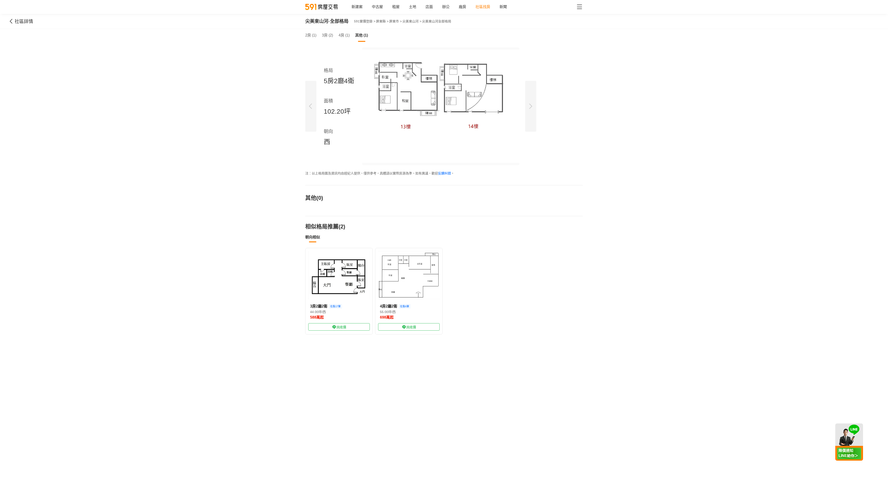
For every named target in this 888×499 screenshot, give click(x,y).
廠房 (462, 7)
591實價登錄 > (364, 21)
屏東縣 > (382, 21)
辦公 (446, 7)
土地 (412, 7)
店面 (429, 7)
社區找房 (482, 7)
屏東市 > (395, 21)
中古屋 (377, 7)
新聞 (503, 7)
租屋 (396, 7)
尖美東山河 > (411, 21)
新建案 (357, 7)
